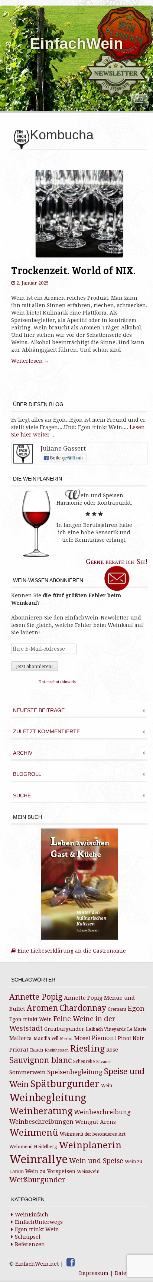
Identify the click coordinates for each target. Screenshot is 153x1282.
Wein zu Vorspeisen (50, 1171)
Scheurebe (84, 1061)
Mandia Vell (45, 1038)
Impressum (93, 1273)
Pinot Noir (131, 1038)
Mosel (82, 1038)
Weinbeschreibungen (41, 1121)
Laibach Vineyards (106, 1029)
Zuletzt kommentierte (46, 731)
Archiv (22, 753)
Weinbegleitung (47, 1097)
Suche (22, 795)
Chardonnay (82, 1008)
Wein (106, 1085)
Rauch (36, 1050)
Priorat (19, 1049)
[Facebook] (70, 1262)
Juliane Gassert (63, 448)
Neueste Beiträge (39, 710)
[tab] (79, 711)
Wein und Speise (96, 1161)
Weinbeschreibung (102, 1112)
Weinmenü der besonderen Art (93, 1134)
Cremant (117, 1009)
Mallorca (20, 1038)
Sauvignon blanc (40, 1060)
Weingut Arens (95, 1122)
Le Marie (136, 1029)
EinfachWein (76, 43)
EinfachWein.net (37, 1264)
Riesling (87, 1048)
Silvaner (103, 1061)
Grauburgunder (64, 1029)
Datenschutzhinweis (57, 682)
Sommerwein (27, 1072)
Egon (136, 1008)
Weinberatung (40, 1111)
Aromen (42, 1008)
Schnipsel (27, 1237)
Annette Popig (35, 997)
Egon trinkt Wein (30, 1019)
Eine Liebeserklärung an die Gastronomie (71, 951)
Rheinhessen (57, 1050)
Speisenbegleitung (74, 1072)
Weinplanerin (90, 1145)
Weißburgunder (37, 1180)
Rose (112, 1050)
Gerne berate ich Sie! (116, 561)
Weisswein (88, 1171)
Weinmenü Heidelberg (33, 1146)
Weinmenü (33, 1132)
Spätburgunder (65, 1084)
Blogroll (27, 774)
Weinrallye (38, 1159)
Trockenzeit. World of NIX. (73, 270)
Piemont (104, 1038)
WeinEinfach (31, 1215)
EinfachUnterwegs (39, 1222)
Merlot (66, 1038)
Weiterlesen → (30, 361)
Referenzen (30, 1244)
